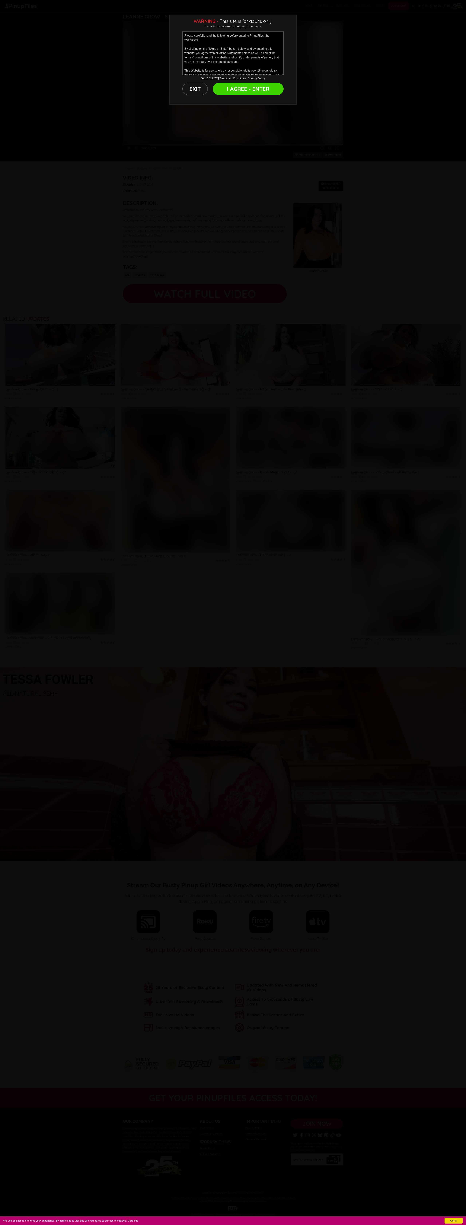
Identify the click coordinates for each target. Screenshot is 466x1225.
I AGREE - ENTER (248, 88)
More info (132, 1220)
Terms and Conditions (233, 78)
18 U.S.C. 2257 (209, 78)
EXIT (195, 88)
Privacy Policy (256, 78)
